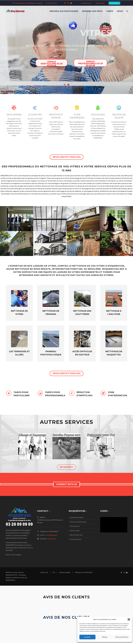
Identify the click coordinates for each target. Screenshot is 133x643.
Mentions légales (64, 572)
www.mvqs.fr (51, 539)
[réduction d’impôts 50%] (82, 393)
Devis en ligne (75, 530)
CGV (53, 572)
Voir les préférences (121, 637)
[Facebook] (64, 3)
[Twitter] (68, 3)
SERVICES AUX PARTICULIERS (63, 11)
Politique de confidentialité (83, 572)
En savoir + (66, 467)
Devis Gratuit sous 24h (67, 157)
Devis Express (114, 3)
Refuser (104, 637)
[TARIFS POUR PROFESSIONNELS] (50, 393)
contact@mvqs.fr (51, 535)
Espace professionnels (78, 522)
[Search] (127, 11)
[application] (113, 524)
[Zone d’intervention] (113, 393)
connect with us (66, 484)
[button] (129, 619)
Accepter (87, 637)
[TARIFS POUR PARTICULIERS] (19, 393)
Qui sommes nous (76, 535)
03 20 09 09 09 (52, 3)
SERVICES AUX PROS (92, 11)
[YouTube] (71, 3)
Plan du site (44, 572)
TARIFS (109, 11)
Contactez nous (75, 539)
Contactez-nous (86, 3)
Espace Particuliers (77, 517)
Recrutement (100, 3)
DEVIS (120, 11)
